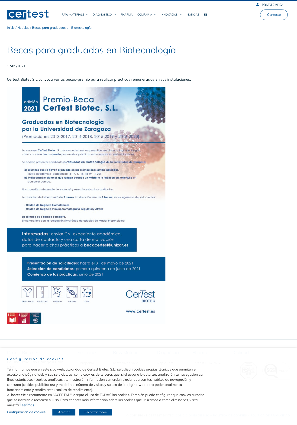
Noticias (23, 28)
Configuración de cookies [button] (26, 412)
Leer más (27, 405)
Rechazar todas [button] (95, 412)
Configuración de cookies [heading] (35, 359)
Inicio (11, 28)
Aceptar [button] (64, 412)
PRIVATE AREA (272, 4)
